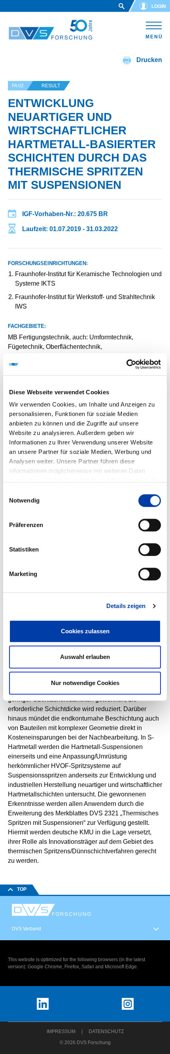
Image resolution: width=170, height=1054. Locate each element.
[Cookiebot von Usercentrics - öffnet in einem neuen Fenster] (126, 364)
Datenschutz (106, 1031)
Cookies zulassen (85, 631)
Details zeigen (125, 605)
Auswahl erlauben (85, 656)
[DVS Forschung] (50, 30)
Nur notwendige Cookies (85, 682)
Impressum (61, 1031)
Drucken (148, 59)
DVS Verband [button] (26, 929)
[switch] (149, 525)
